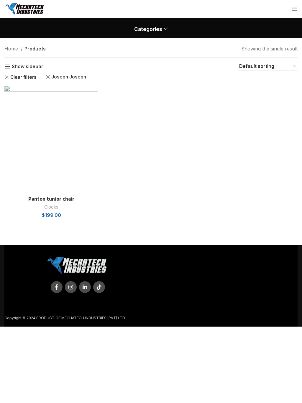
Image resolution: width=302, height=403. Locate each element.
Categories (148, 29)
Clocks (51, 207)
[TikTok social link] (99, 287)
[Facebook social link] (57, 287)
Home (11, 49)
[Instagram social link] (71, 287)
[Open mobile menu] (295, 9)
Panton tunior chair (51, 199)
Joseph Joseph (68, 77)
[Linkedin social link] (85, 287)
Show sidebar (27, 66)
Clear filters (23, 77)
